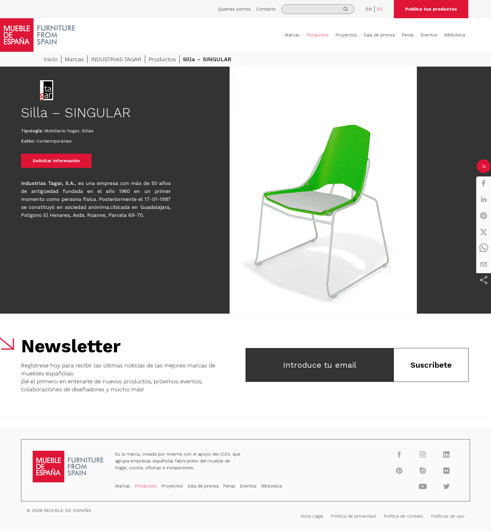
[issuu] (423, 470)
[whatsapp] (483, 248)
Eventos (429, 35)
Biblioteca (454, 35)
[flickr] (446, 470)
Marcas (291, 35)
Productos (317, 35)
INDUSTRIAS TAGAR (116, 59)
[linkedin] (483, 199)
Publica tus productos (431, 9)
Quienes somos (234, 9)
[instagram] (423, 454)
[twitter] (483, 232)
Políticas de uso (447, 516)
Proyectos (346, 35)
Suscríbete (431, 365)
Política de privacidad (353, 516)
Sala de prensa (379, 35)
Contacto (266, 9)
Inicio (51, 59)
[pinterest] (483, 216)
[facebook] (483, 183)
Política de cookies (403, 516)
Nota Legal (312, 516)
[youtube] (423, 486)
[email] (483, 264)
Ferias (407, 35)
